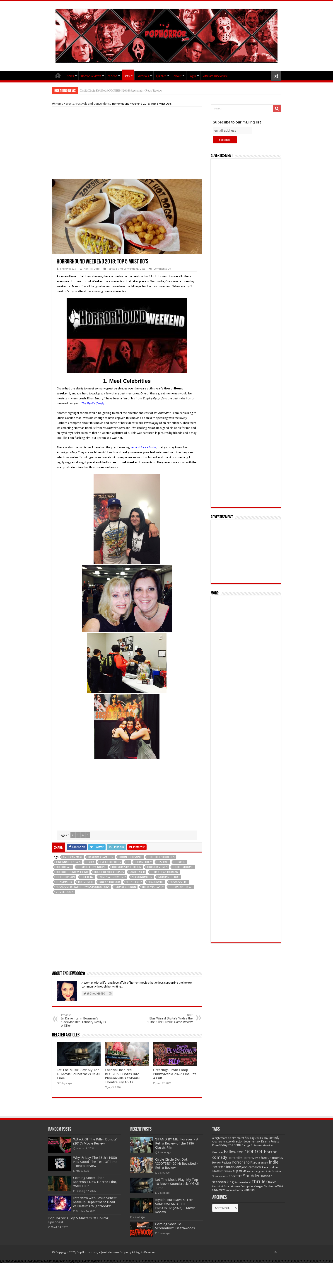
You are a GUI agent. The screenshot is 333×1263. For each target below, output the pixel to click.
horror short (242, 1162)
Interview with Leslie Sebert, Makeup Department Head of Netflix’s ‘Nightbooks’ (95, 1202)
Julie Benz (87, 877)
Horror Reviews (91, 76)
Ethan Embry (143, 862)
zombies (249, 1190)
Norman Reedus (168, 877)
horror (180, 862)
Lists (127, 76)
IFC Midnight (260, 1162)
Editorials (143, 76)
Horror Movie (251, 1157)
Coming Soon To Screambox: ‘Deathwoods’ (175, 1226)
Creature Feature (222, 1141)
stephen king (223, 1182)
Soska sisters (178, 882)
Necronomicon (142, 877)
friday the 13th (230, 1145)
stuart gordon (126, 887)
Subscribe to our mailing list (237, 122)
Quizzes (161, 76)
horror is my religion (126, 867)
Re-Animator (64, 882)
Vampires (247, 1186)
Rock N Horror (109, 882)
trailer (272, 1182)
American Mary (72, 857)
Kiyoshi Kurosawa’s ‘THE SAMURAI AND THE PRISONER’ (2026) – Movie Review (175, 1206)
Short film (235, 1176)
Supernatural (242, 1182)
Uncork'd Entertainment (226, 1186)
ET (128, 862)
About (177, 76)
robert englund (256, 1171)
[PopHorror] (167, 34)
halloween (234, 1151)
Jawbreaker (137, 872)
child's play (261, 1138)
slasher (266, 1176)
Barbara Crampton (100, 857)
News (70, 76)
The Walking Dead (181, 887)
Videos (112, 76)
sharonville (156, 882)
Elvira (90, 862)
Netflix (217, 1171)
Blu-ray (250, 1138)
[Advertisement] (127, 143)
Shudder (251, 1175)
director (237, 1141)
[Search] (277, 108)
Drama (265, 1141)
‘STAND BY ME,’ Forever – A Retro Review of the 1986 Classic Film (176, 1143)
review (228, 1171)
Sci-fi (215, 1176)
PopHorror (58, 75)
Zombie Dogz (64, 892)
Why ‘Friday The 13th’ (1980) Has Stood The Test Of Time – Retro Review (95, 1162)
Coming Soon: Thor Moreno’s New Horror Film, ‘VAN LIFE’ (95, 1182)
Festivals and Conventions (93, 103)
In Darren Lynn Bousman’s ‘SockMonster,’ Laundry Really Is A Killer (83, 1020)
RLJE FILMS (239, 1171)
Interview (233, 1167)
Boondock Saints (130, 857)
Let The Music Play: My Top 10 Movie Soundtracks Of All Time (119, 90)
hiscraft (163, 862)
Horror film (235, 1157)
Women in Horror (232, 1190)
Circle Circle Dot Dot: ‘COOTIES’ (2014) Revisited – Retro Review (176, 1163)
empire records (110, 862)
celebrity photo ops (161, 857)
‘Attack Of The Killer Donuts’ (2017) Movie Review (95, 1141)
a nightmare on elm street (228, 1138)
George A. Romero (252, 1145)
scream (223, 1176)
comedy (274, 1138)
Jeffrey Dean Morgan (164, 872)
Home (59, 103)
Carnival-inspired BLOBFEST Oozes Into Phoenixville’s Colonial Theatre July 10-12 (122, 1076)
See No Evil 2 (134, 882)
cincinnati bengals (68, 862)
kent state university (113, 877)
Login (192, 76)
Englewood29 (68, 268)
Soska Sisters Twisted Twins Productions (82, 887)
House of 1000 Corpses (109, 872)
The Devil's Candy (153, 887)
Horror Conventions (92, 867)
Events (70, 103)
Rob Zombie (85, 882)
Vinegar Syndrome (265, 1186)
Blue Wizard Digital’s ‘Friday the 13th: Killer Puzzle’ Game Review (170, 1019)
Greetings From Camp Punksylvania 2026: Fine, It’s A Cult (174, 1074)
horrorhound (183, 867)
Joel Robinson (65, 877)
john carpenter (251, 1167)
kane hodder (270, 1167)
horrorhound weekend (72, 872)
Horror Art (64, 867)
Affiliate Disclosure (215, 76)
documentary (252, 1141)
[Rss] (275, 1252)
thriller (260, 1181)
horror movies (157, 867)
